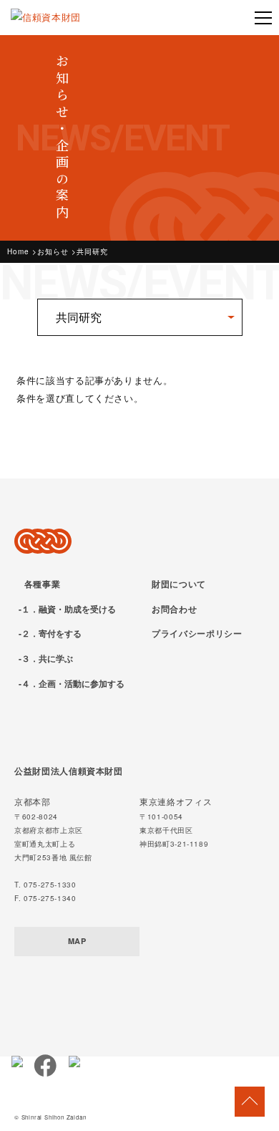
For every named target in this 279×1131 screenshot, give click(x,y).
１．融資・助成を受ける (68, 608)
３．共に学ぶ (47, 658)
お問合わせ (174, 608)
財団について (179, 583)
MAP (77, 940)
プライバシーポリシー (197, 633)
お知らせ (53, 251)
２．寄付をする (51, 633)
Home (18, 251)
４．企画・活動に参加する (72, 683)
